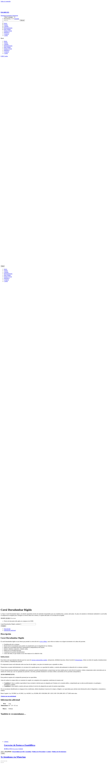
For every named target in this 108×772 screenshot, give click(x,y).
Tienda (6, 25)
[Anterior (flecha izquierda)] (1, 762)
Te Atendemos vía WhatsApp (13, 757)
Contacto (6, 34)
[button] (54, 38)
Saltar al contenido (6, 1)
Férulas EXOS (8, 31)
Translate (16, 18)
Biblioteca (6, 32)
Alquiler (6, 26)
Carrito (6, 35)
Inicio (5, 23)
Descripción (7, 629)
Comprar (3, 626)
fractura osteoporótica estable (39, 660)
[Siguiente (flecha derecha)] (3, 762)
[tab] (55, 629)
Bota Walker (7, 29)
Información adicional (10, 630)
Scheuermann (78, 660)
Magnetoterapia (8, 28)
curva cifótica (43, 641)
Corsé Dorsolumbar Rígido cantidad (10, 624)
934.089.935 (5, 12)
